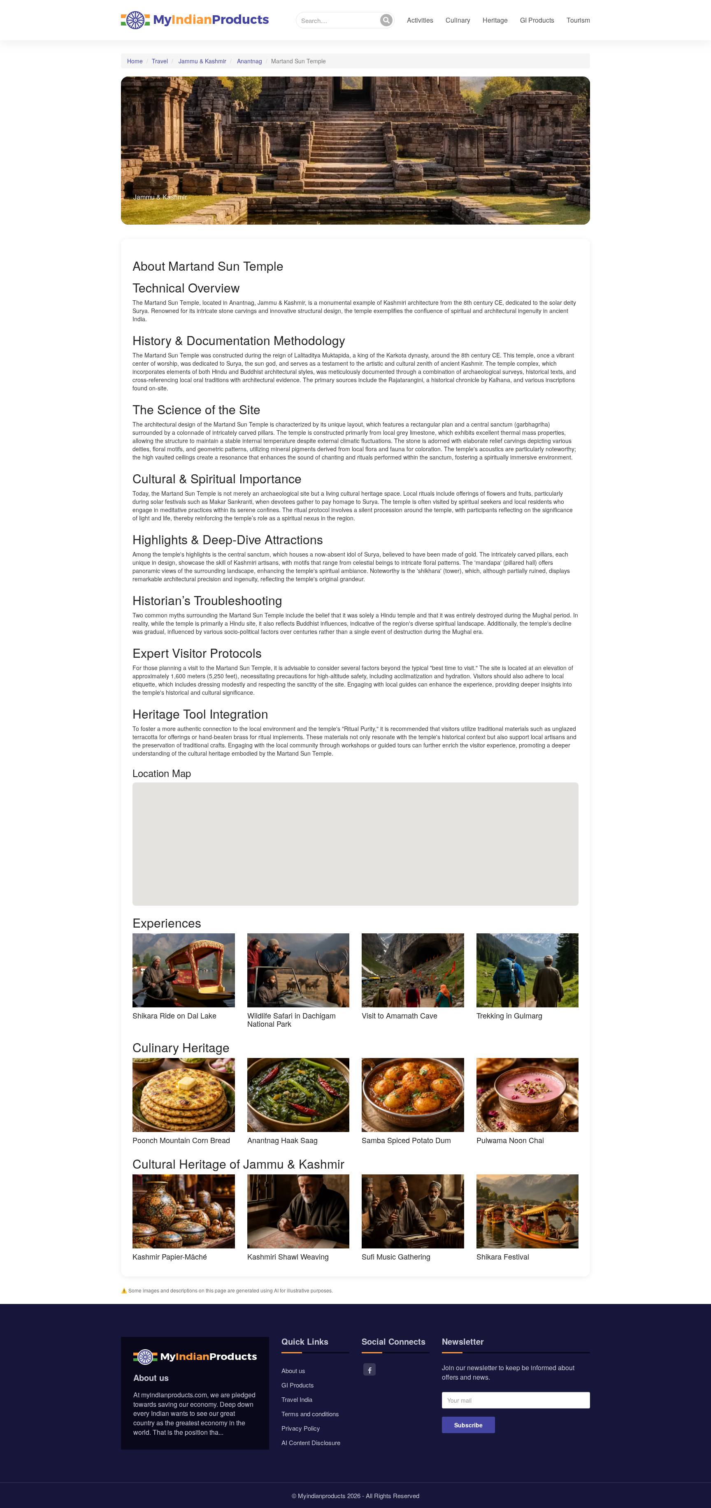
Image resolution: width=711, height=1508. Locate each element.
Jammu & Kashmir (202, 61)
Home (135, 61)
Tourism (578, 20)
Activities (420, 20)
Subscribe (468, 1425)
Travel (160, 61)
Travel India (296, 1399)
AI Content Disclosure (310, 1442)
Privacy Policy (300, 1428)
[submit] (386, 20)
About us (293, 1370)
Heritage (495, 20)
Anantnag (249, 61)
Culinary (458, 20)
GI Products (537, 20)
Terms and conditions (310, 1413)
